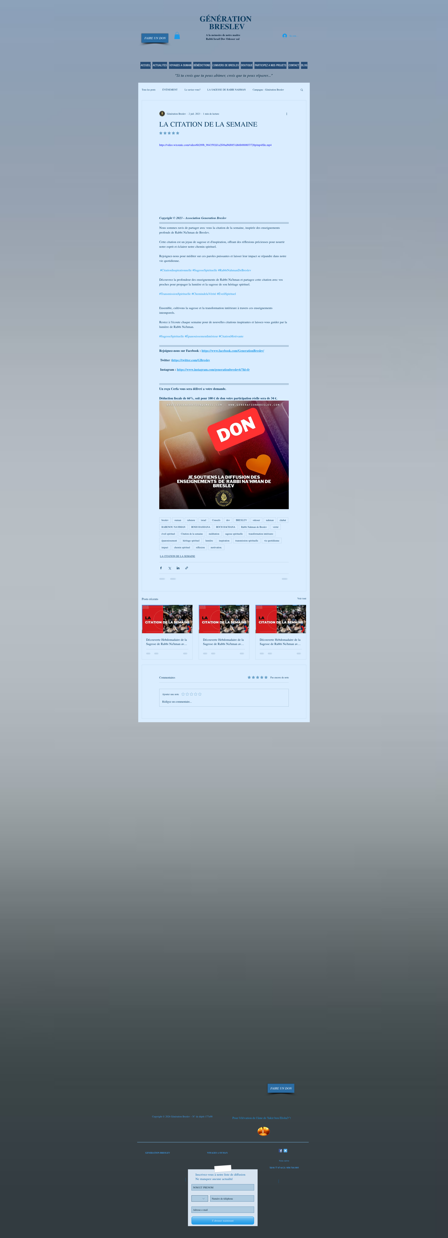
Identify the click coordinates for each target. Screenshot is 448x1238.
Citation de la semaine (192, 533)
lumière (209, 540)
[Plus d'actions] (287, 114)
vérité (275, 527)
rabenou (191, 520)
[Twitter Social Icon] (285, 1150)
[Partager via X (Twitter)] (169, 568)
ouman (177, 520)
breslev (165, 520)
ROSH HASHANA (200, 527)
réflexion (200, 547)
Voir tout (301, 598)
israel (203, 520)
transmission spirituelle (246, 540)
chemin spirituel (182, 547)
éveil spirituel (168, 533)
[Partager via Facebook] (161, 568)
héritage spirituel (191, 540)
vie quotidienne (271, 540)
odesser (256, 520)
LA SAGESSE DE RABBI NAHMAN (226, 89)
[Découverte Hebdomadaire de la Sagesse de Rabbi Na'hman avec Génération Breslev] (167, 619)
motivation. (216, 547)
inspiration (224, 540)
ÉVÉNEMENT (170, 89)
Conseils (216, 520)
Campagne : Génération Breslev (268, 89)
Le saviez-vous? (192, 89)
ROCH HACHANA (225, 527)
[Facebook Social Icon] (280, 1150)
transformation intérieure (261, 533)
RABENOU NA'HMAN (173, 527)
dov (228, 520)
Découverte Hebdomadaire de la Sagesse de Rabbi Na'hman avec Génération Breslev (166, 641)
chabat (283, 520)
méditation (214, 533)
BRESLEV (241, 520)
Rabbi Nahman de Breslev (254, 527)
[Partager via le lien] (186, 568)
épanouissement (169, 540)
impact (165, 547)
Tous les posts (148, 89)
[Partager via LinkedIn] (178, 568)
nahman (270, 520)
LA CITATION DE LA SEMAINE (177, 556)
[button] (177, 35)
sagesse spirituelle (234, 533)
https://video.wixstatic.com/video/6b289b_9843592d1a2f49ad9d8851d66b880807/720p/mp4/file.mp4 (215, 145)
